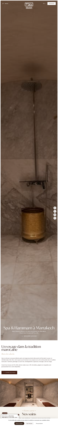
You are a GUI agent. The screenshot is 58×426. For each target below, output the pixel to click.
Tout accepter (19, 423)
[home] (28, 5)
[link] (9, 372)
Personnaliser (39, 423)
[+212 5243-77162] (54, 211)
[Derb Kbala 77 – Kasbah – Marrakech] (54, 218)
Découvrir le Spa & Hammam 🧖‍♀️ (9, 416)
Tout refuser (29, 423)
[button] (10, 3)
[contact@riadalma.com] (54, 214)
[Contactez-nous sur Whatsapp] (54, 208)
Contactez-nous (10, 372)
